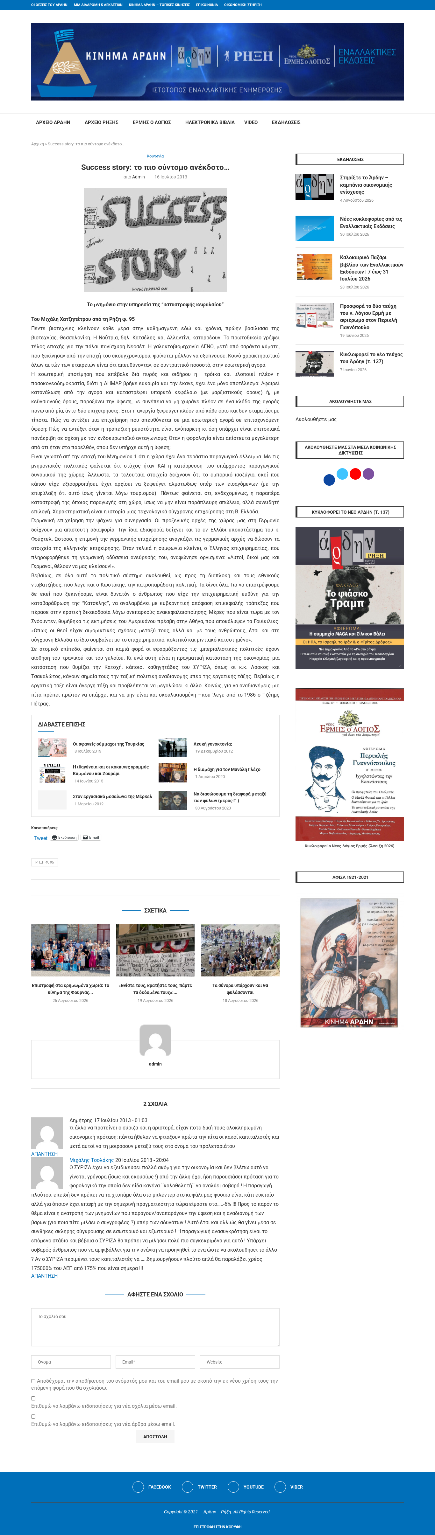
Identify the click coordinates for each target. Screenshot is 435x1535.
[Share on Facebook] (149, 887)
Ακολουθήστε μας (316, 419)
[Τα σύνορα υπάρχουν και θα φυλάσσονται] (240, 950)
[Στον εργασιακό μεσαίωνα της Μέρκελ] (52, 799)
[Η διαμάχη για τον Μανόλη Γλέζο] (173, 772)
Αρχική (37, 144)
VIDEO (251, 122)
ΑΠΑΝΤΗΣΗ (44, 1154)
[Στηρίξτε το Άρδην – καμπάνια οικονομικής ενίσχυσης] (315, 187)
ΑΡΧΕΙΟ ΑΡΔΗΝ (53, 122)
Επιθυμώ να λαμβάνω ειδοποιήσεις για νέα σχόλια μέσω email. (104, 1406)
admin (138, 176)
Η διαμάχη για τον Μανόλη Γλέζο (227, 769)
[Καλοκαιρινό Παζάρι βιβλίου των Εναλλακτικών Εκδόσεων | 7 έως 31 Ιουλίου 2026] (315, 267)
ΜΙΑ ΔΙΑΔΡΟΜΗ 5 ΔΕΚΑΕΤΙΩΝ (98, 5)
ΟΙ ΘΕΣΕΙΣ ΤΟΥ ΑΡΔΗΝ (49, 5)
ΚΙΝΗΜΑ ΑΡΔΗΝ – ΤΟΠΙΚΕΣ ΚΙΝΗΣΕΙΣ (159, 5)
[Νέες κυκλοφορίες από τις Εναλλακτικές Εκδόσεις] (315, 228)
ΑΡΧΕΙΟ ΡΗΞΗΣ (101, 122)
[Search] (400, 123)
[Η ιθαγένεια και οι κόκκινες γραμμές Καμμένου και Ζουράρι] (52, 773)
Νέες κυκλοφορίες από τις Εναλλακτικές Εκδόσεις (371, 222)
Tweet (40, 837)
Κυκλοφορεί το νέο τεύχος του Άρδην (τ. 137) (371, 358)
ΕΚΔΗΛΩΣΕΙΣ (286, 122)
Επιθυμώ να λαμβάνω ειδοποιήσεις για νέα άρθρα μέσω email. (103, 1424)
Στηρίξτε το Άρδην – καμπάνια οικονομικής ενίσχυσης (366, 185)
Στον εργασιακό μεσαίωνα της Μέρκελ (112, 796)
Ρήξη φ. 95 (44, 862)
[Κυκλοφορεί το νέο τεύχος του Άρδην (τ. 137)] (315, 364)
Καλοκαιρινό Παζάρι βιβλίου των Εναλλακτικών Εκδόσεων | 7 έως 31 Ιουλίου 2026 (371, 268)
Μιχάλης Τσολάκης (91, 1160)
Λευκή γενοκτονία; (213, 744)
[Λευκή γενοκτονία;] (173, 747)
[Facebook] (389, 5)
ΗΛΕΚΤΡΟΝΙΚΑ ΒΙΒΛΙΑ (210, 122)
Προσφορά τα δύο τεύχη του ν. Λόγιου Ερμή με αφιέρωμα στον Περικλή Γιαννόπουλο (368, 316)
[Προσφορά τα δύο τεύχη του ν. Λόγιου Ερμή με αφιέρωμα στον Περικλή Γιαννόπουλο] (315, 315)
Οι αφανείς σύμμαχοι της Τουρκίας (108, 744)
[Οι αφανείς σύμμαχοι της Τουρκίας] (52, 747)
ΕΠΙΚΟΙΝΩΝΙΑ (207, 5)
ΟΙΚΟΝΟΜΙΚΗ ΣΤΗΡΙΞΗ (243, 5)
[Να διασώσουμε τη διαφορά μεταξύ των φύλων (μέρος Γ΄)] (173, 800)
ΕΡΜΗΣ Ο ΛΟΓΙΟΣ (152, 122)
